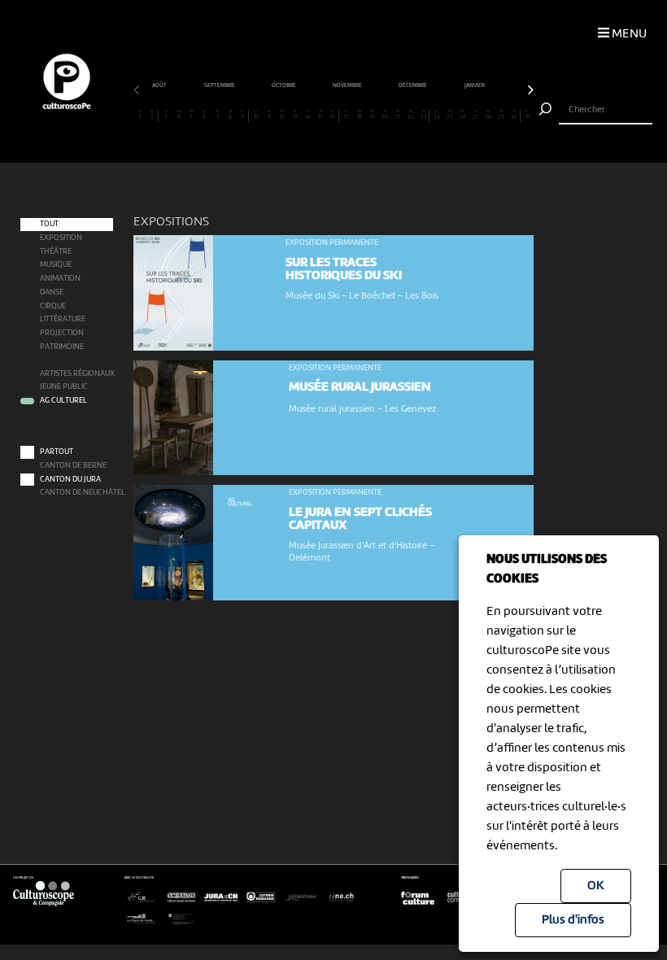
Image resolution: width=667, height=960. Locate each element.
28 (488, 115)
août (160, 85)
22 (411, 115)
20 (384, 115)
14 (307, 115)
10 (256, 115)
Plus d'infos (573, 920)
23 (423, 115)
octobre (284, 85)
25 (450, 115)
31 (527, 115)
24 (437, 115)
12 (282, 115)
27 (475, 115)
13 (295, 115)
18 (359, 115)
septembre (220, 85)
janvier (475, 85)
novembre (348, 85)
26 (463, 115)
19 (372, 115)
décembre (413, 85)
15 (320, 115)
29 (501, 115)
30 (514, 115)
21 (397, 115)
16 (332, 115)
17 (346, 115)
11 (269, 115)
